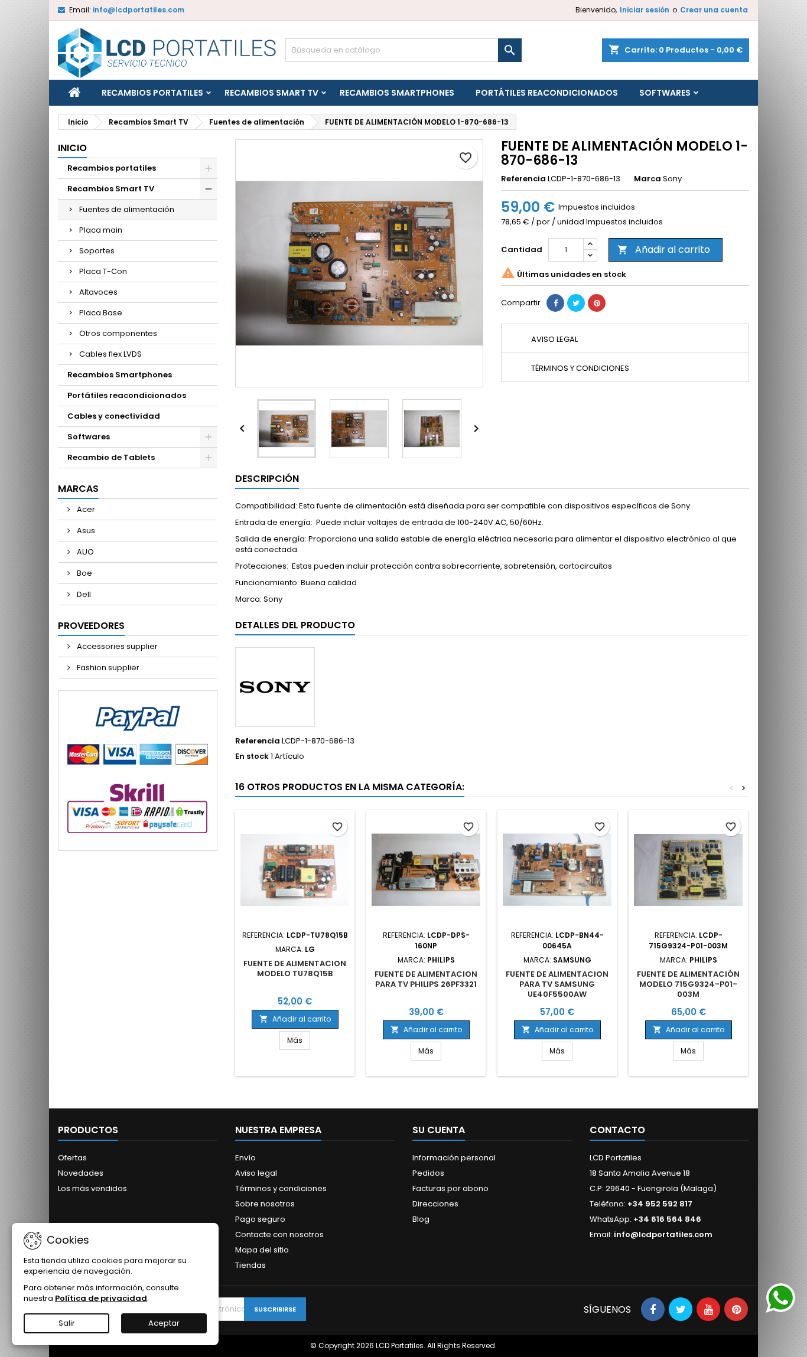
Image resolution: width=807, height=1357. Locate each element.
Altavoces (98, 292)
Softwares (665, 93)
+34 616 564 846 (667, 1219)
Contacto (617, 1130)
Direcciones (435, 1203)
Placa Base (100, 312)
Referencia (523, 179)
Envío (245, 1157)
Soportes (97, 250)
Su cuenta (438, 1130)
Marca (647, 179)
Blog (420, 1219)
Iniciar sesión (644, 10)
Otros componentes (118, 333)
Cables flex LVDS (110, 354)
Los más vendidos (92, 1188)
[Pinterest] (597, 303)
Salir (66, 1323)
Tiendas (250, 1265)
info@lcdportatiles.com (138, 10)
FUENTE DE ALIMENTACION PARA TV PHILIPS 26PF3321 (426, 979)
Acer (85, 509)
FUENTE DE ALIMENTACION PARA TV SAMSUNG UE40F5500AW (557, 984)
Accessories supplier (116, 646)
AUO (84, 551)
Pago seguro (260, 1219)
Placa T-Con (103, 271)
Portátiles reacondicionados (547, 93)
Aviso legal (256, 1173)
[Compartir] (555, 303)
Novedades (80, 1173)
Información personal (454, 1157)
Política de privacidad (101, 1298)
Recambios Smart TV (271, 93)
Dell (83, 594)
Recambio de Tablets (111, 457)
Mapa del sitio (262, 1249)
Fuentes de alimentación (126, 209)
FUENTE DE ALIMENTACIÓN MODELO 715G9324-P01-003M (688, 984)
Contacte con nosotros (279, 1234)
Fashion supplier (107, 667)
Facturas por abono (450, 1188)
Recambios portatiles (152, 93)
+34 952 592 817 (659, 1203)
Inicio (72, 148)
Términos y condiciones (281, 1188)
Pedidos (428, 1173)
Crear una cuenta (714, 10)
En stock (252, 756)
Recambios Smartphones (397, 93)
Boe (83, 573)
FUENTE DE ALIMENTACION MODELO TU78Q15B (294, 968)
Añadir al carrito (663, 249)
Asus (85, 530)
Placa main (100, 230)
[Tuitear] (576, 303)
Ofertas (72, 1157)
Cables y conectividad (113, 416)
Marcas (78, 488)
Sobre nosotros (265, 1203)
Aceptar (164, 1323)
